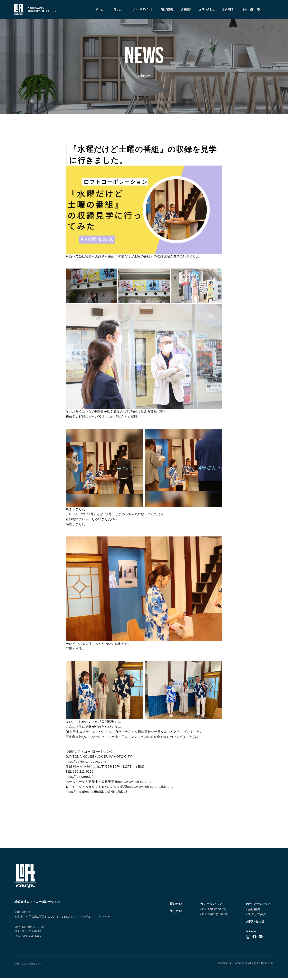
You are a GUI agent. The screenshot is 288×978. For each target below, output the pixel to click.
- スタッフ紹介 (256, 914)
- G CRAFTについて (214, 914)
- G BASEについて (213, 909)
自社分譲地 (167, 9)
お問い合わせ (207, 9)
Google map (105, 916)
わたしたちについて (260, 903)
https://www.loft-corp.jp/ (133, 781)
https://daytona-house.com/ (86, 761)
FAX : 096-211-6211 (27, 935)
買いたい (101, 9)
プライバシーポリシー (27, 963)
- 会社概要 (253, 909)
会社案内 (186, 9)
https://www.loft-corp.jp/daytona (149, 786)
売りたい (119, 9)
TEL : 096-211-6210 (27, 931)
